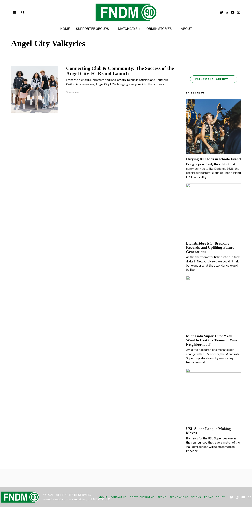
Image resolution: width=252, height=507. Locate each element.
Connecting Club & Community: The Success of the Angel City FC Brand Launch (120, 71)
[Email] (238, 12)
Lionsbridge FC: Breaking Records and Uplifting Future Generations (210, 247)
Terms (162, 497)
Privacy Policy (214, 497)
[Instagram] (227, 12)
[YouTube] (232, 12)
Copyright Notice (142, 497)
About (186, 29)
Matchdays (127, 29)
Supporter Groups (92, 29)
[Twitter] (221, 12)
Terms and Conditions (185, 497)
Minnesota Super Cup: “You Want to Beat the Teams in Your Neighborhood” (211, 340)
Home (65, 29)
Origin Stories (159, 29)
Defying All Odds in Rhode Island (213, 159)
